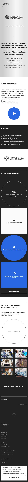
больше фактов (14, 291)
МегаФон (21, 404)
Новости (3, 442)
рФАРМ (6, 399)
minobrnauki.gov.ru (14, 387)
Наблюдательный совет (7, 452)
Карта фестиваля (5, 446)
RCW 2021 (3, 438)
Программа (4, 444)
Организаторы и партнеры (8, 450)
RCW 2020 (4, 436)
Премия (16, 331)
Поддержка (4, 462)
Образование (4, 460)
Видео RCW (4, 434)
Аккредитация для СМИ (7, 458)
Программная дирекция (7, 454)
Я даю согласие (14, 477)
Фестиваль (4, 432)
